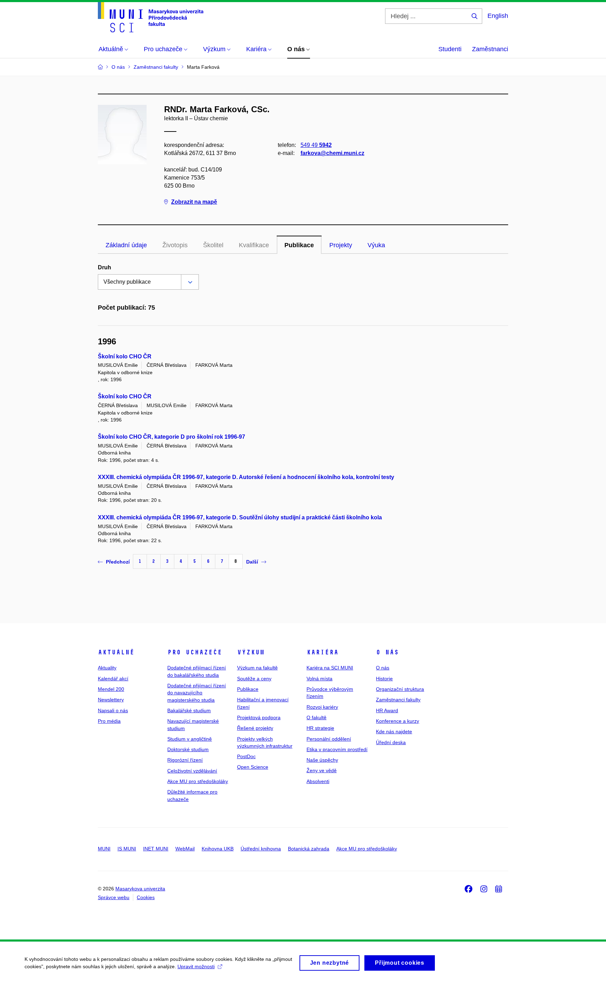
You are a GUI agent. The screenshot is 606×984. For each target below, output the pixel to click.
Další (252, 562)
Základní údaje (126, 245)
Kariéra (322, 652)
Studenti (450, 49)
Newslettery (111, 699)
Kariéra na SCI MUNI (330, 667)
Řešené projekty (255, 728)
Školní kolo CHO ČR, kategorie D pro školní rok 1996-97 (171, 437)
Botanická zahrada (308, 848)
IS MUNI (126, 848)
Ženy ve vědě (322, 770)
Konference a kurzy (397, 721)
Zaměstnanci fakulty (398, 699)
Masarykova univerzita (140, 888)
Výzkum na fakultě (257, 667)
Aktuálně (116, 652)
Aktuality (107, 667)
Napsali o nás (113, 710)
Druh (104, 267)
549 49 (316, 145)
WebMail (185, 848)
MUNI (104, 848)
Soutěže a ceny (254, 678)
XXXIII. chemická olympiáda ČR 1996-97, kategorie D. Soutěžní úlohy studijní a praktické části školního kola (240, 517)
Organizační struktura (400, 689)
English (497, 15)
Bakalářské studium (189, 710)
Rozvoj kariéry (322, 707)
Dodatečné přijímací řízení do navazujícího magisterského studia (196, 693)
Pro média (109, 721)
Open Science (252, 767)
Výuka (376, 245)
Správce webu (113, 897)
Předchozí (118, 562)
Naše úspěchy (322, 760)
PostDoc (246, 756)
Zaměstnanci (490, 49)
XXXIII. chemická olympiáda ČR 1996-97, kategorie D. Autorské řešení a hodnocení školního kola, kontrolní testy (246, 477)
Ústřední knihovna (261, 848)
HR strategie (320, 728)
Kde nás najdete (394, 731)
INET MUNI (155, 848)
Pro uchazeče (194, 652)
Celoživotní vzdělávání (192, 771)
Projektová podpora (259, 717)
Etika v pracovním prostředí (337, 749)
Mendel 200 (111, 689)
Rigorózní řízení (185, 760)
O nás (387, 652)
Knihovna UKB (218, 848)
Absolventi (318, 781)
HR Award (387, 710)
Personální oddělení (329, 739)
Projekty (340, 245)
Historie (384, 678)
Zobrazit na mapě (194, 202)
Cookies (146, 897)
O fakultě (316, 717)
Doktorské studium (188, 749)
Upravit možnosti (196, 966)
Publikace (299, 245)
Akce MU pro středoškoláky (197, 781)
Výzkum (250, 652)
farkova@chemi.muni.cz (332, 153)
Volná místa (319, 678)
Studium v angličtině (189, 739)
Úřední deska (391, 742)
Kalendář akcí (113, 678)
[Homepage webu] (150, 17)
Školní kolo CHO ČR (125, 356)
